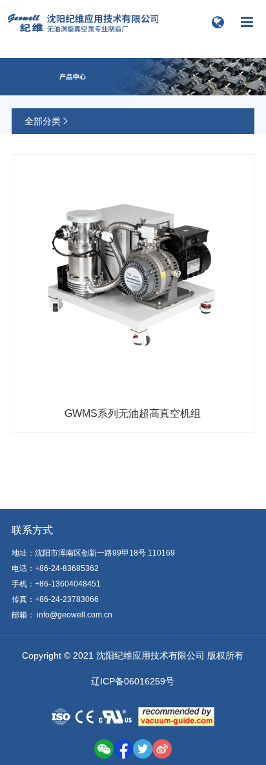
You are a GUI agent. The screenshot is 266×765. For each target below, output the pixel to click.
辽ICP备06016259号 (132, 681)
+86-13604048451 (68, 583)
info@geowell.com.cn (74, 614)
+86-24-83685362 (67, 568)
